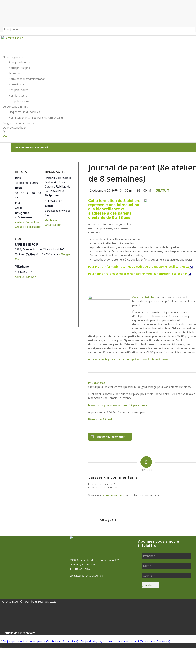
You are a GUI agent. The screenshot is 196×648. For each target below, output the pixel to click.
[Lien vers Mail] (4, 11)
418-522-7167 (81, 569)
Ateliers (19, 222)
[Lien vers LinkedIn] (4, 16)
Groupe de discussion (28, 227)
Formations (32, 222)
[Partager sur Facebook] (27, 530)
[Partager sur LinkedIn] (156, 530)
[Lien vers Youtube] (4, 21)
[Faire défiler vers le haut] (1, 646)
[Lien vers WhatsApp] (4, 7)
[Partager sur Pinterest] (124, 530)
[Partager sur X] (59, 530)
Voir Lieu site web (25, 277)
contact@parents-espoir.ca (86, 575)
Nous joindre (11, 29)
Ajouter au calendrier (110, 436)
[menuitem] (99, 29)
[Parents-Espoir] (30, 38)
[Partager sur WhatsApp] (91, 530)
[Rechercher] (4, 132)
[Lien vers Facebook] (4, 2)
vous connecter (112, 495)
